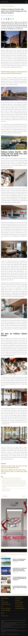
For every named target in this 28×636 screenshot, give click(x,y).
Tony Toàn (4, 631)
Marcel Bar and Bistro (8, 481)
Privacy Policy (15, 634)
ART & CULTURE (4, 602)
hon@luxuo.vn (14, 629)
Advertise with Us (4, 615)
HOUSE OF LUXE (18, 604)
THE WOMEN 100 (19, 606)
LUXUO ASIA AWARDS (20, 608)
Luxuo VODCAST (19, 598)
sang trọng (3, 133)
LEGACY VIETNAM (19, 602)
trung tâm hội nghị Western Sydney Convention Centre (13, 487)
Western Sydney (6, 490)
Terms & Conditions (9, 634)
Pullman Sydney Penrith (19, 481)
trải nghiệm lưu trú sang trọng (18, 483)
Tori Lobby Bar (6, 483)
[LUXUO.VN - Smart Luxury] (4, 1)
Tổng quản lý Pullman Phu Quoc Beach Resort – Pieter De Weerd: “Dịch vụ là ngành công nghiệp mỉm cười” (14, 471)
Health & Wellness (6, 608)
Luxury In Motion (5, 604)
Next (24, 496)
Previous (4, 496)
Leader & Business (5, 610)
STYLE (2, 600)
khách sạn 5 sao (6, 478)
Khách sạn (3, 77)
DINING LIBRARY (5, 598)
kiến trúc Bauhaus (16, 478)
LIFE (2, 606)
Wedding (17, 600)
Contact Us (3, 634)
